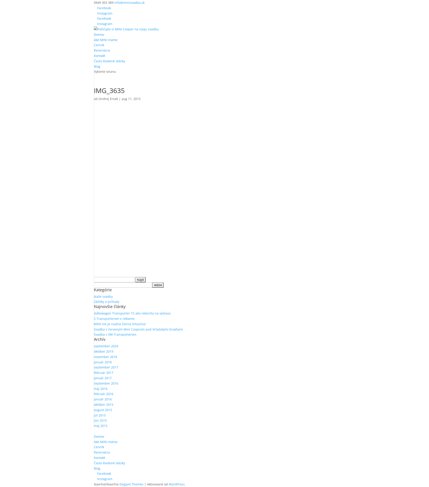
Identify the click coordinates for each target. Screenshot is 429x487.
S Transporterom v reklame (114, 318)
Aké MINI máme (106, 40)
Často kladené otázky (109, 61)
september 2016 (106, 383)
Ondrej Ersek (108, 99)
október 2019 (103, 351)
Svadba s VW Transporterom (115, 334)
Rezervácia (102, 50)
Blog (97, 66)
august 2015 (103, 410)
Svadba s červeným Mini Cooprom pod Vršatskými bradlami (138, 329)
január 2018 (103, 362)
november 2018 (105, 357)
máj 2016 (100, 389)
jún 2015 (100, 420)
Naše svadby (103, 296)
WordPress (177, 484)
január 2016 (103, 399)
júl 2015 (100, 415)
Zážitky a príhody (106, 302)
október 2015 (103, 404)
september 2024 (106, 346)
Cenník (99, 45)
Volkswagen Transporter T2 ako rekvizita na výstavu (132, 313)
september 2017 (106, 367)
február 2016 (103, 394)
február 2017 (103, 372)
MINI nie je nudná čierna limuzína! (120, 324)
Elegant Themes (131, 484)
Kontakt (99, 56)
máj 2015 (100, 426)
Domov (99, 34)
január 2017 (103, 378)
